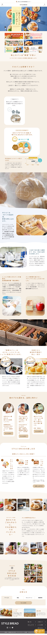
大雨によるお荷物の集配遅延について (24, 1)
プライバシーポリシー (20, 632)
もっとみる (23, 603)
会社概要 (25, 632)
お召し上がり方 (39, 486)
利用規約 (6, 632)
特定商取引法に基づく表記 (12, 632)
